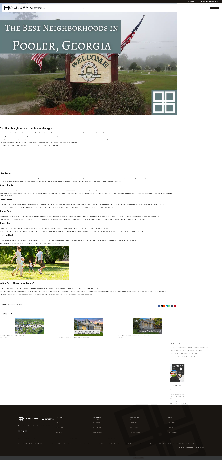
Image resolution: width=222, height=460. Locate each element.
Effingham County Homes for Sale (178, 398)
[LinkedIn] (167, 306)
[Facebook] (159, 306)
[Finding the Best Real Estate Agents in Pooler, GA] (29, 326)
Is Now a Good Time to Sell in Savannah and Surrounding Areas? (133, 335)
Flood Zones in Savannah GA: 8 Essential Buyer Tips (183, 356)
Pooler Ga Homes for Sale (21, 297)
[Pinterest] (175, 306)
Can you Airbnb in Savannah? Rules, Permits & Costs (184, 353)
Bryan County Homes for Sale (177, 401)
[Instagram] (21, 431)
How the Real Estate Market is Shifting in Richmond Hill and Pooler (75, 337)
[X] (162, 306)
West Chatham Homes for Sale (177, 396)
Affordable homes (71, 190)
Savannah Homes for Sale (176, 389)
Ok (135, 457)
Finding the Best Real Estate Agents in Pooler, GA (12, 335)
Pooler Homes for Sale (175, 392)
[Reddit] (164, 306)
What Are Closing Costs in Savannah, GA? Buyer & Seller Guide (186, 350)
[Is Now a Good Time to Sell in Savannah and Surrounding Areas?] (147, 326)
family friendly (27, 181)
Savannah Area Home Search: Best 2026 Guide (182, 360)
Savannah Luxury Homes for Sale (178, 403)
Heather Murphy (4, 297)
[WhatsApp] (169, 306)
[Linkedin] (26, 431)
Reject (141, 457)
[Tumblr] (172, 306)
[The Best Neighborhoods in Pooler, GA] (88, 59)
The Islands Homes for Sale (177, 394)
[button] (197, 439)
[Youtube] (23, 431)
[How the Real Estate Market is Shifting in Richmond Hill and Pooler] (88, 327)
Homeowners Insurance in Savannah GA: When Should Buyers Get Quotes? (189, 347)
